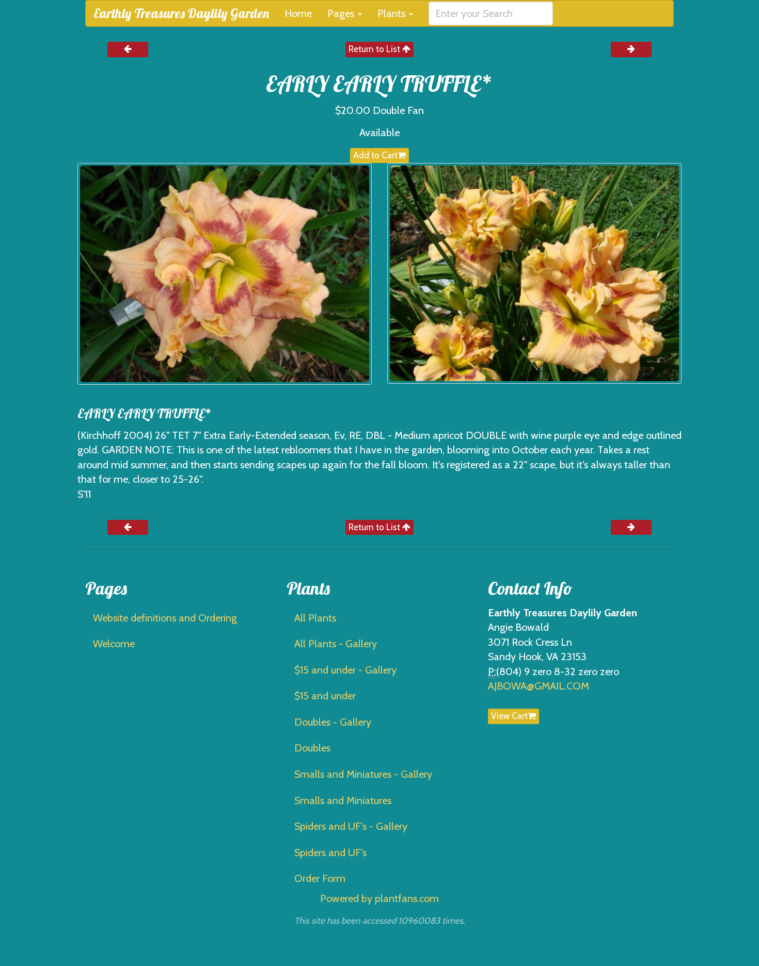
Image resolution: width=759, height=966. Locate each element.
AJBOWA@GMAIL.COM (538, 686)
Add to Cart (375, 155)
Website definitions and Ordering (165, 618)
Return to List (375, 49)
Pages (342, 13)
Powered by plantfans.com (379, 898)
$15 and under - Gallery (345, 670)
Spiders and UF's (330, 852)
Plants (392, 13)
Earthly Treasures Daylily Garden (181, 13)
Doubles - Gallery (332, 722)
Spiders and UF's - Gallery (350, 826)
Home (298, 13)
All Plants (315, 618)
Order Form (319, 878)
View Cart (509, 716)
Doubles (312, 748)
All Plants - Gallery (335, 643)
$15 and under (325, 696)
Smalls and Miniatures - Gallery (363, 774)
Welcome (114, 643)
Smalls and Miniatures (342, 800)
